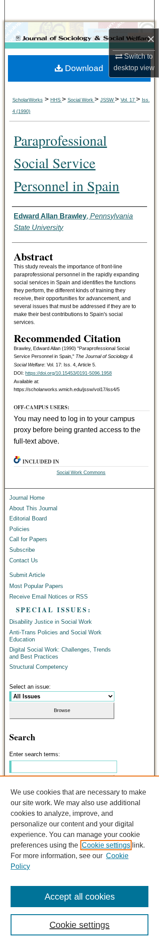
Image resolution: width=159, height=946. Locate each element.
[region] (79, 861)
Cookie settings (106, 845)
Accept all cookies (80, 896)
